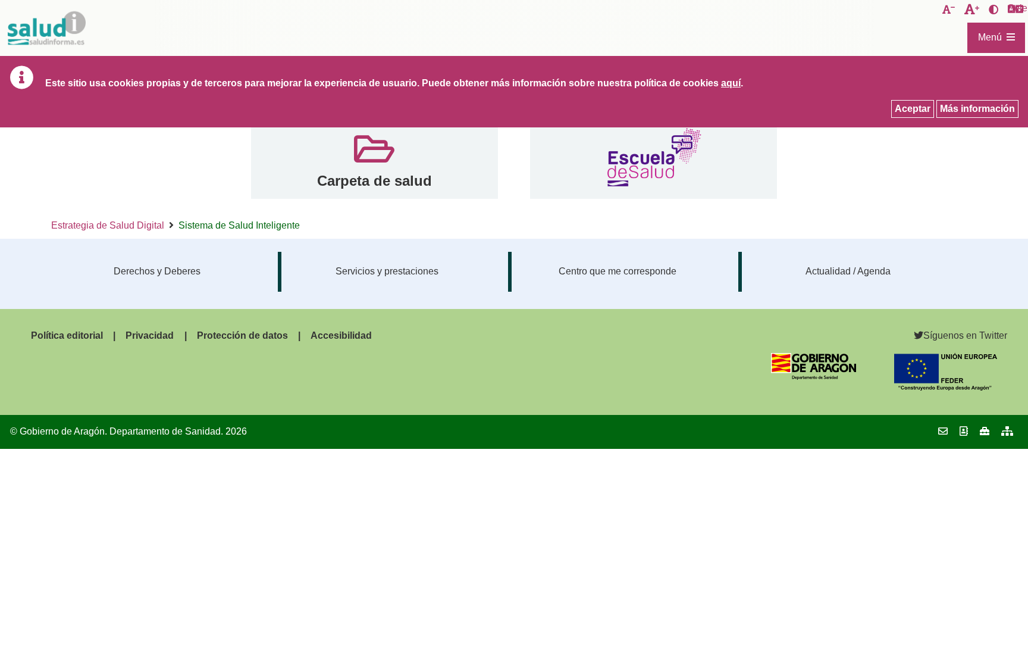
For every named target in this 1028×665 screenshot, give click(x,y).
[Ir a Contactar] (943, 431)
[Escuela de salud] (653, 159)
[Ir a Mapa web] (1007, 431)
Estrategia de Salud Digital (107, 225)
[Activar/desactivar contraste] (993, 10)
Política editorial (67, 335)
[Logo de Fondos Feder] (945, 387)
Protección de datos (242, 335)
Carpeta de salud (374, 181)
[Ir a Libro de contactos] (964, 431)
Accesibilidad (341, 335)
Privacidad (150, 335)
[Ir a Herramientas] (984, 431)
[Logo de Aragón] (813, 376)
